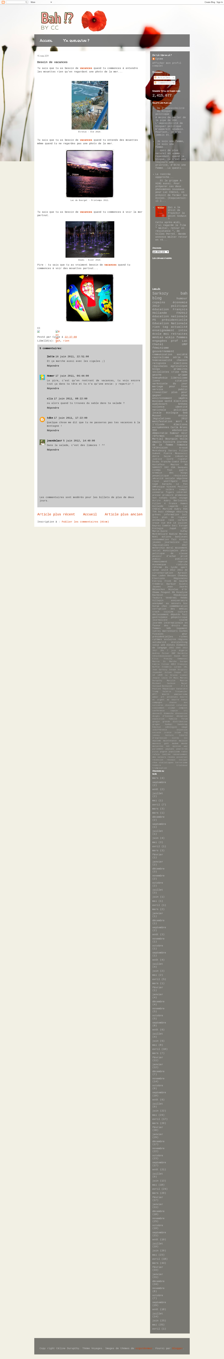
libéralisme (179, 378)
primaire (167, 495)
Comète (166, 525)
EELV (185, 656)
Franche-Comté (170, 462)
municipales (170, 550)
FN (185, 357)
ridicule (181, 564)
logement (181, 628)
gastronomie (159, 617)
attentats (172, 697)
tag (165, 327)
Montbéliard (159, 534)
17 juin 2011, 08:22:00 (70, 398)
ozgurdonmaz (144, 1348)
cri (185, 711)
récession (157, 760)
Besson (171, 575)
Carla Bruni (179, 427)
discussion (181, 713)
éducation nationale (169, 316)
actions (166, 537)
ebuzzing (181, 511)
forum (184, 719)
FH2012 (181, 313)
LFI (185, 672)
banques (182, 467)
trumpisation (159, 768)
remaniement (159, 561)
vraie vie (158, 523)
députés (175, 614)
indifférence (159, 730)
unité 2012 (168, 570)
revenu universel (177, 757)
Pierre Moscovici (176, 453)
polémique (158, 520)
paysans (170, 749)
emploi (157, 442)
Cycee (159, 59)
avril (156, 804)
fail (184, 614)
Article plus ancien (123, 514)
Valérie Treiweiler (175, 691)
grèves (156, 514)
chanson (182, 360)
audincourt (160, 404)
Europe (183, 661)
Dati (175, 525)
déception (181, 716)
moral (170, 548)
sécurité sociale (163, 478)
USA (173, 467)
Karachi (167, 484)
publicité (181, 559)
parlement (157, 749)
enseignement (163, 330)
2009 (178, 648)
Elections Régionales (169, 578)
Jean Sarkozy (159, 670)
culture (182, 612)
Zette (51, 356)
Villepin (157, 600)
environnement (162, 398)
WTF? (154, 694)
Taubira (157, 598)
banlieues (181, 537)
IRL (185, 667)
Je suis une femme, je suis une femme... (170, 144)
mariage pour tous (169, 386)
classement (158, 708)
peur (184, 634)
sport (184, 567)
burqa (155, 606)
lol (185, 542)
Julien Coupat (172, 672)
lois (155, 517)
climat (171, 708)
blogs (156, 369)
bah (184, 293)
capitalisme (160, 357)
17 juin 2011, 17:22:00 (70, 418)
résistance (180, 476)
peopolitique (160, 476)
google (156, 721)
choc (164, 606)
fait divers (179, 539)
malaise (183, 741)
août (155, 789)
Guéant (156, 453)
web (163, 645)
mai (154, 800)
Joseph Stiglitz (178, 670)
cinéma (156, 470)
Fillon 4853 (169, 664)
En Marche (169, 661)
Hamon (184, 503)
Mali (176, 678)
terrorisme (181, 762)
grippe (182, 375)
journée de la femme (169, 443)
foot (170, 470)
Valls (183, 439)
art (162, 697)
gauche (157, 375)
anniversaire (179, 600)
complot (183, 708)
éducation (160, 309)
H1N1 (184, 372)
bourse (156, 489)
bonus (184, 700)
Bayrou (156, 525)
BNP (173, 653)
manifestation (162, 421)
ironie (167, 732)
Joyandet (157, 672)
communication (162, 354)
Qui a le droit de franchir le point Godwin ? (177, 213)
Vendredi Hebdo (176, 598)
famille (173, 719)
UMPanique (158, 487)
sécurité (181, 436)
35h (162, 650)
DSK (154, 430)
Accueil (46, 40)
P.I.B (184, 686)
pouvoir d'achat (164, 556)
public (156, 559)
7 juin (171, 650)
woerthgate (171, 481)
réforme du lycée (165, 567)
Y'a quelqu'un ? (76, 40)
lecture (169, 735)
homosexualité (162, 360)
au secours (173, 603)
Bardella (182, 653)
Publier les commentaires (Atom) (85, 522)
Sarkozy (160, 293)
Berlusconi (180, 500)
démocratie (160, 433)
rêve (154, 762)
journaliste (172, 542)
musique (157, 401)
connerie (157, 492)
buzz (161, 511)
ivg (185, 732)
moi (166, 334)
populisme (174, 752)
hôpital (156, 727)
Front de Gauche (176, 581)
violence (158, 407)
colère (170, 489)
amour (155, 697)
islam (177, 732)
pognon (163, 752)
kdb (169, 628)
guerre (183, 470)
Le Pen (181, 484)
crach (155, 612)
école (157, 334)
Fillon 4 (158, 503)
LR (153, 675)
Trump (155, 691)
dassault (157, 713)
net (168, 746)
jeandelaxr (54, 440)
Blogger (177, 1348)
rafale (156, 754)
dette (155, 456)
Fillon (183, 450)
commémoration (178, 606)
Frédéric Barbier (164, 584)
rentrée (166, 754)
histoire (169, 442)
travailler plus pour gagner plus (169, 394)
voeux (155, 645)
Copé (155, 484)
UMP (184, 344)
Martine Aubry (172, 509)
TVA (154, 511)
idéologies (171, 727)
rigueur (182, 459)
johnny (156, 735)
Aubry (167, 500)
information (171, 514)
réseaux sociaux (177, 760)
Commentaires (166, 83)
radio (184, 752)
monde (184, 743)
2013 (185, 648)
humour (181, 298)
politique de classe (169, 553)
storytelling (179, 642)
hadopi (168, 724)
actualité (179, 327)
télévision (160, 447)
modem (175, 743)
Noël (155, 537)
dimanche (169, 713)
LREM (160, 675)
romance (182, 445)
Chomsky (182, 575)
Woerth (165, 694)
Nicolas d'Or (178, 589)
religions (159, 363)
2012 (156, 306)
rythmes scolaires (164, 639)
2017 (154, 650)
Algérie (183, 650)
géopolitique (179, 617)
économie (180, 302)
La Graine (171, 675)
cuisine (168, 612)
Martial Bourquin (165, 439)
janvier (157, 861)
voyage (183, 498)
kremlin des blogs (169, 473)
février (157, 854)
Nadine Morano (178, 534)
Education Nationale (169, 323)
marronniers (170, 631)
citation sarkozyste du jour (169, 382)
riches (183, 636)
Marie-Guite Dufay (169, 531)
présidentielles (162, 636)
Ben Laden (158, 575)
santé (168, 401)
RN (173, 592)
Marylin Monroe (177, 681)
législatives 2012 (169, 418)
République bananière (175, 689)
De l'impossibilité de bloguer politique (170, 111)
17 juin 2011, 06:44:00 (72, 376)
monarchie (158, 548)
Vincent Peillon (177, 487)
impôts (182, 398)
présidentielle (174, 320)
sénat (155, 570)
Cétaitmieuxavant (162, 656)
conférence (158, 711)
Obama (155, 592)
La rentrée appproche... (164, 176)
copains (158, 302)
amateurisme (180, 694)
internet (181, 492)
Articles (163, 77)
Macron (175, 464)
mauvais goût (160, 743)
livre (170, 459)
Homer (51, 376)
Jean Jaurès (177, 587)
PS (154, 320)
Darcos (173, 450)
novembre (158, 875)
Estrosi (157, 581)
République (180, 595)
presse (156, 495)
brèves (182, 404)
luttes (156, 631)
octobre (157, 883)
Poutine (156, 689)
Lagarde (173, 506)
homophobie (160, 378)
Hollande (157, 506)
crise (175, 372)
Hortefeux (158, 464)
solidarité (159, 642)
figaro (170, 492)
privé (184, 556)
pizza (155, 752)
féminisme (160, 348)
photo (184, 550)
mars (155, 778)
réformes (158, 436)
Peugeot (166, 592)
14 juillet (180, 523)
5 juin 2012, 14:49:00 (79, 440)
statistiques (166, 762)
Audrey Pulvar (160, 653)
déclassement (160, 614)
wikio (169, 337)
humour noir (178, 433)
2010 (184, 481)
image (184, 727)
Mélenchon (158, 589)
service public (169, 389)
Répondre (53, 366)
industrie (181, 456)
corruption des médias (169, 609)
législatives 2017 (169, 545)
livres (175, 738)
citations (181, 705)
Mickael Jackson (163, 683)
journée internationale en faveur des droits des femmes (169, 626)
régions (182, 639)
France (173, 503)
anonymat (157, 603)
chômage (170, 511)
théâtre (156, 765)
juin (155, 838)
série (177, 357)
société (182, 354)
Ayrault (182, 573)
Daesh (177, 656)
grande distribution (175, 721)
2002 (171, 648)
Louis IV (167, 678)
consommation (160, 539)
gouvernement (163, 351)
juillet (157, 793)
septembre (159, 782)
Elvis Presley (162, 659)
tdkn (50, 418)
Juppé (172, 528)
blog (157, 298)
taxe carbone (178, 520)
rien (66, 341)
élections (180, 401)
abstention (179, 430)
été (169, 523)
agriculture (179, 366)
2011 (180, 570)
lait (184, 514)
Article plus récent (56, 514)
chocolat (170, 705)
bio (185, 603)
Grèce (184, 462)
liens (156, 380)
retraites (179, 334)
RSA (185, 509)
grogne (156, 724)
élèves (171, 645)
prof (174, 341)
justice (157, 459)
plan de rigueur (174, 517)
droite (182, 415)
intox (182, 330)
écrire (156, 500)
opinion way (179, 746)
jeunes (156, 542)
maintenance (170, 741)
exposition (158, 719)
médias (157, 337)
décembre (158, 817)
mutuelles (157, 746)
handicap (182, 724)
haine (167, 456)
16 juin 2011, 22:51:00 (72, 356)
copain (174, 711)
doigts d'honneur (163, 716)
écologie (172, 412)
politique (179, 306)
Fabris (156, 664)
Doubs (155, 462)
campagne (157, 702)
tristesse (181, 765)
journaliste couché (169, 620)
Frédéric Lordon (171, 667)
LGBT (184, 528)
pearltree (181, 749)
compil (183, 489)
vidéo (173, 498)
